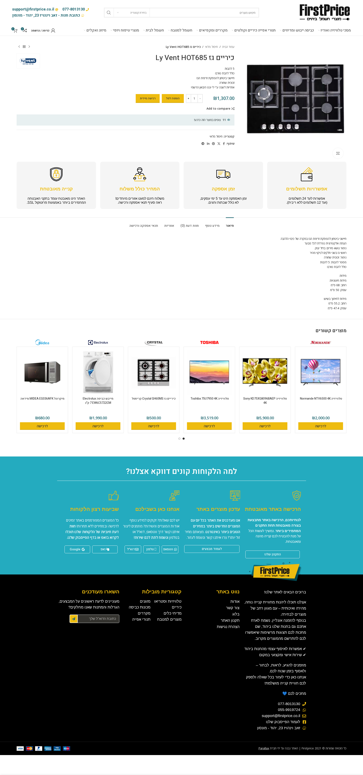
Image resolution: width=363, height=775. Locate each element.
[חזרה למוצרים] (24, 46)
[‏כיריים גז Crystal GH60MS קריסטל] (153, 372)
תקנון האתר (230, 620)
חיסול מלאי (211, 47)
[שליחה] (74, 619)
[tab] (230, 223)
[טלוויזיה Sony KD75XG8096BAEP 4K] (265, 372)
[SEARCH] (109, 12)
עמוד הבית (228, 47)
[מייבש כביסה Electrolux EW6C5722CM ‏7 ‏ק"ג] (98, 372)
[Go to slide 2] (179, 439)
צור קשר (232, 608)
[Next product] (19, 46)
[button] (320, 426)
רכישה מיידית (147, 98)
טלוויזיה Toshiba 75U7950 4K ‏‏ (209, 398)
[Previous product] (29, 46)
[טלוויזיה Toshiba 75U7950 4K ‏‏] (209, 372)
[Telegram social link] (203, 144)
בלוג (235, 614)
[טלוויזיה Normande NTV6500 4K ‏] (320, 372)
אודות (234, 601)
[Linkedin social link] (208, 144)
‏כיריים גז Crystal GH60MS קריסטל (154, 398)
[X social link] (219, 144)
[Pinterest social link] (213, 144)
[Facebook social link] (224, 144)
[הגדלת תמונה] (338, 153)
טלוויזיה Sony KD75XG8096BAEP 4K (265, 400)
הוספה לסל (173, 98)
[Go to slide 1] (184, 439)
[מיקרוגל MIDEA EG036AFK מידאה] (42, 372)
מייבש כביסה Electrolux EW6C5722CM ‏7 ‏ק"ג (98, 400)
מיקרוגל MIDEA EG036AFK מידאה (42, 398)
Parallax (263, 748)
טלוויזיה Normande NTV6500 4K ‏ (320, 398)
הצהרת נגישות (228, 627)
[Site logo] (324, 12)
